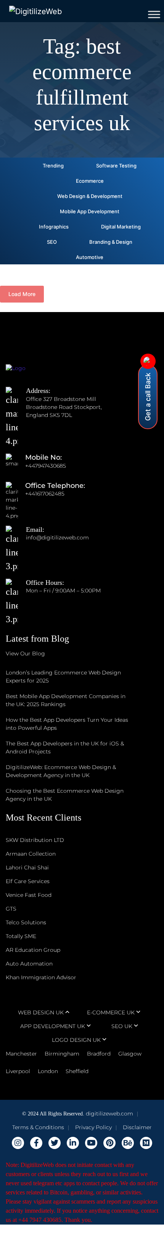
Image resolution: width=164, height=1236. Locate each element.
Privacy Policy (93, 1127)
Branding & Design (110, 242)
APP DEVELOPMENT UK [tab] (52, 1026)
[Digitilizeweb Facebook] (36, 1143)
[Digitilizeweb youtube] (91, 1143)
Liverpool (18, 1071)
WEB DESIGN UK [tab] (41, 1012)
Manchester (21, 1053)
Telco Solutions (26, 922)
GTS (11, 908)
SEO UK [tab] (121, 1026)
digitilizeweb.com (109, 1113)
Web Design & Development (89, 196)
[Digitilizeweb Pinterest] (109, 1143)
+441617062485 (44, 493)
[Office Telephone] (15, 493)
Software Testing (116, 166)
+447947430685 (45, 465)
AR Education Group (33, 949)
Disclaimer (137, 1127)
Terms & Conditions (38, 1127)
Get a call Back (148, 397)
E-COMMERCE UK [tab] (111, 1012)
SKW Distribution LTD (35, 840)
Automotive (89, 257)
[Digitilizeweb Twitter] (54, 1143)
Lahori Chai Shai (27, 867)
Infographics (54, 227)
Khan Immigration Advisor (41, 977)
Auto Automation (29, 963)
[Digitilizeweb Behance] (128, 1143)
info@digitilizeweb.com (57, 537)
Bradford (99, 1053)
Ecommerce (90, 181)
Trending (53, 166)
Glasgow (129, 1053)
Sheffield (77, 1071)
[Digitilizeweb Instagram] (18, 1143)
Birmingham (62, 1053)
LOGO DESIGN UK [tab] (76, 1039)
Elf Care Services (28, 881)
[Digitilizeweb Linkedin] (73, 1143)
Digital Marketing (121, 227)
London (48, 1071)
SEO (52, 242)
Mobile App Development (89, 211)
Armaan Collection (31, 853)
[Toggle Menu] (154, 14)
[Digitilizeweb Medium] (146, 1143)
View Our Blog (25, 653)
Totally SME (21, 936)
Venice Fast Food (28, 895)
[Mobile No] (15, 465)
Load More (21, 294)
